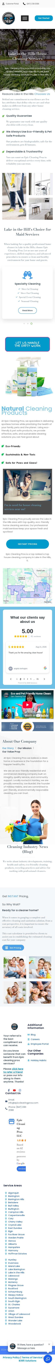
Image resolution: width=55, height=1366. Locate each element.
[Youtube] (14, 1090)
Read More (27, 310)
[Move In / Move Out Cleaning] (15, 992)
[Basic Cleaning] (15, 967)
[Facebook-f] (8, 1090)
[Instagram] (20, 1090)
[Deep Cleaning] (40, 967)
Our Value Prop (11, 751)
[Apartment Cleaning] (40, 992)
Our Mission (25, 748)
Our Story (8, 748)
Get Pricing (15, 947)
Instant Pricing (27, 544)
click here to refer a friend (13, 1070)
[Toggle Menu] (24, 18)
